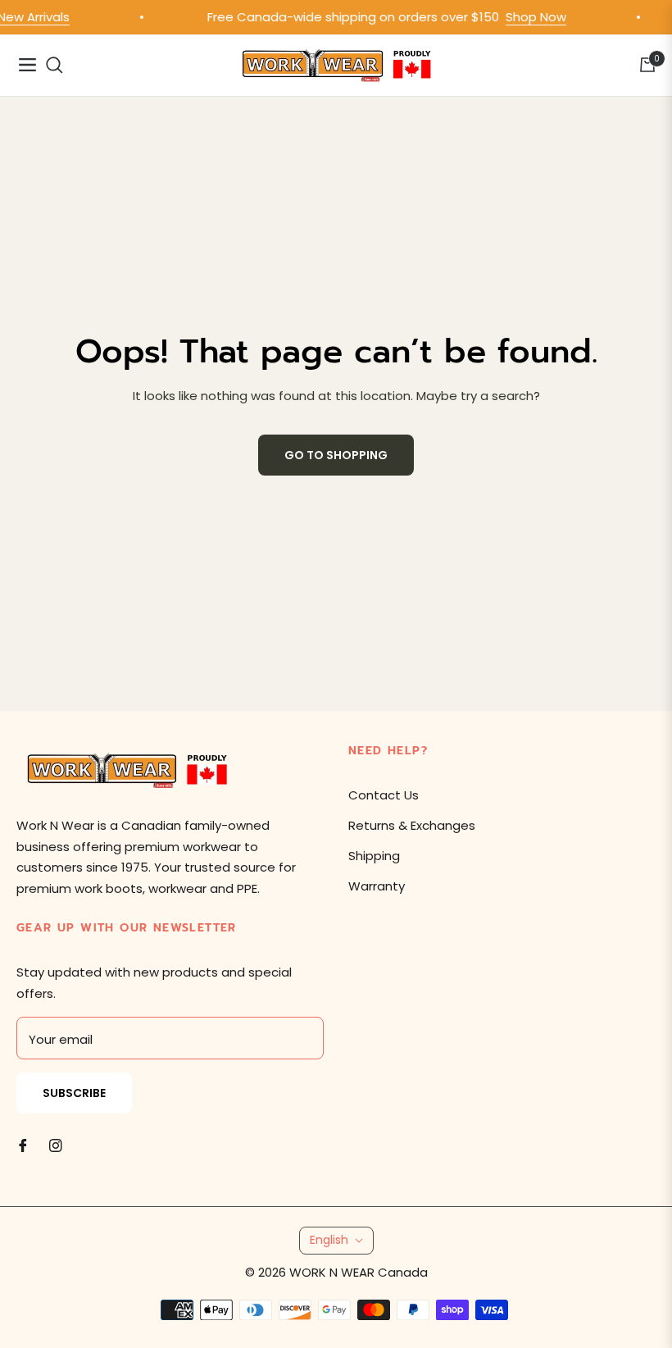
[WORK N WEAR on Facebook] (23, 1144)
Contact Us (383, 795)
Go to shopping (336, 455)
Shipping (374, 855)
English (329, 1240)
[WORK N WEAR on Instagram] (55, 1144)
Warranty (376, 886)
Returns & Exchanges (411, 825)
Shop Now (529, 16)
